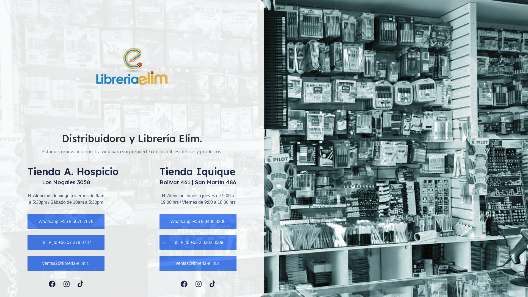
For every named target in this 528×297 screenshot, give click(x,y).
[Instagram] (67, 283)
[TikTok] (81, 283)
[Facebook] (52, 283)
